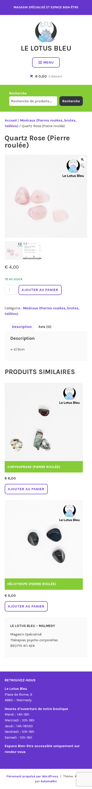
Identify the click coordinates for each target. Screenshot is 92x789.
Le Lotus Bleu (46, 48)
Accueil (11, 120)
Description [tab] (22, 327)
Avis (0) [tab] (44, 327)
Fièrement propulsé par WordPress (32, 776)
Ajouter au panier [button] (26, 489)
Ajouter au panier (40, 290)
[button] (82, 159)
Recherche (18, 93)
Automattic (49, 781)
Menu (48, 62)
